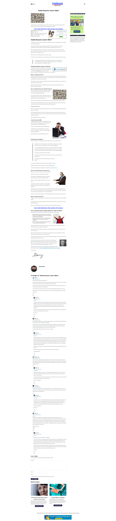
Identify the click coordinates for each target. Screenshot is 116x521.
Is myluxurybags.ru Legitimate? (58, 497)
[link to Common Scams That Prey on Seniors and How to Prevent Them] (39, 490)
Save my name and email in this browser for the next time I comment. (43, 476)
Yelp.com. (54, 163)
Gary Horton (42, 266)
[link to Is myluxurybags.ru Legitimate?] (57, 490)
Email (32, 474)
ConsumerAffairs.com (53, 167)
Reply (33, 295)
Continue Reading (58, 505)
